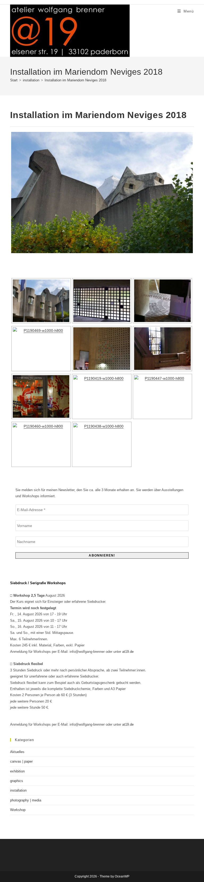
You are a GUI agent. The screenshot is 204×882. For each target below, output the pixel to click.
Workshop (18, 810)
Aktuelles (17, 752)
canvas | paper (21, 761)
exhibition (17, 771)
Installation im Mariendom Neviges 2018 (75, 80)
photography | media (25, 800)
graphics (16, 781)
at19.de (128, 652)
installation (18, 790)
